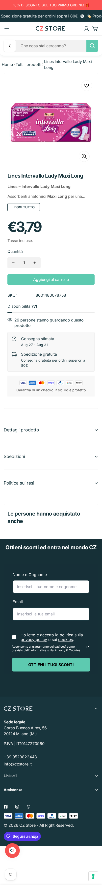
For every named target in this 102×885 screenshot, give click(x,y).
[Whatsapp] (28, 807)
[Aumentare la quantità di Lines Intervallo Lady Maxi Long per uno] (34, 263)
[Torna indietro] (10, 46)
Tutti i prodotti (28, 64)
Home (7, 64)
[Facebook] (6, 807)
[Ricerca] (92, 46)
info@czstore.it (18, 764)
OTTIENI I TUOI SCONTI (51, 664)
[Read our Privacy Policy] (87, 647)
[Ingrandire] (84, 156)
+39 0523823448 (20, 756)
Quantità (15, 251)
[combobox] (58, 46)
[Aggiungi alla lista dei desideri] (86, 85)
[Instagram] (17, 807)
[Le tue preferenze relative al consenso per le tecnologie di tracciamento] (93, 876)
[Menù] (7, 28)
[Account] (86, 28)
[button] (95, 28)
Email (18, 601)
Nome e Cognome (30, 574)
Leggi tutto (24, 207)
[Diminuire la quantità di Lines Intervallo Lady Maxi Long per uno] (13, 263)
